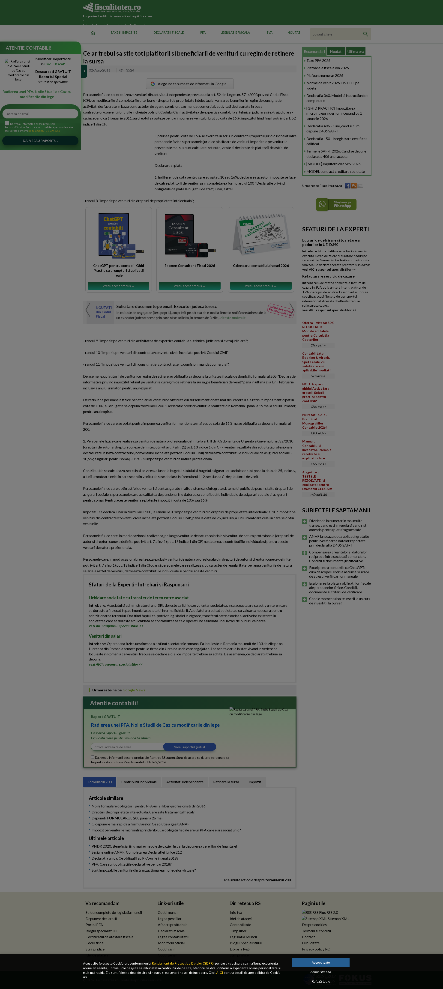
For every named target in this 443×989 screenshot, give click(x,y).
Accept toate (321, 962)
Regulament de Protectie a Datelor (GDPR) (183, 963)
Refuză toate (320, 981)
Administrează (320, 972)
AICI (219, 972)
